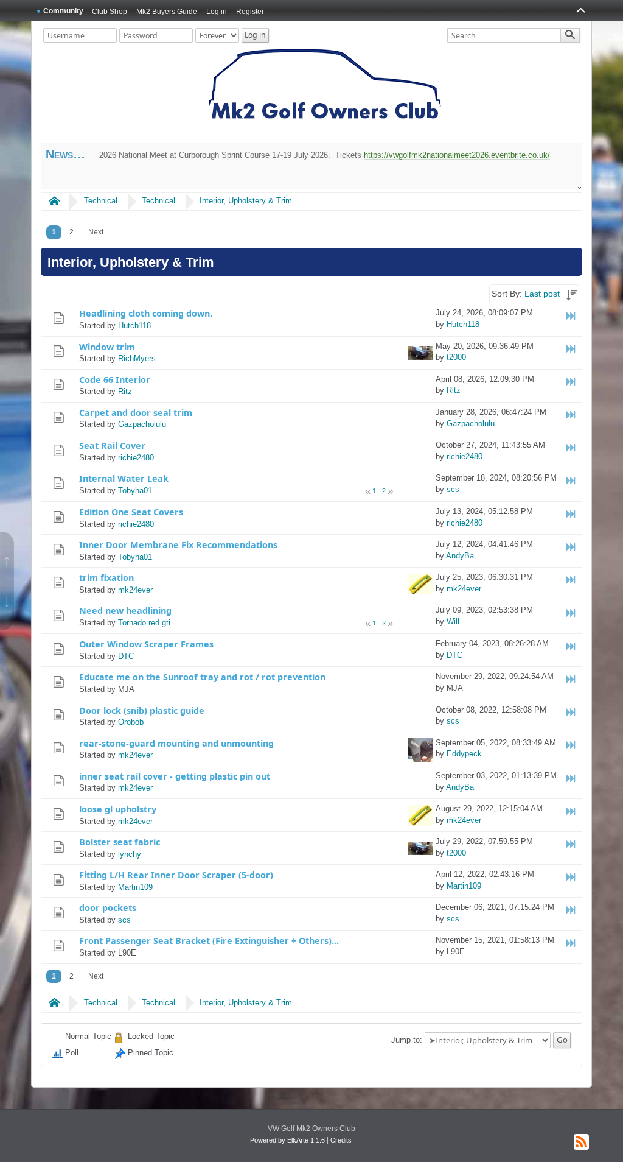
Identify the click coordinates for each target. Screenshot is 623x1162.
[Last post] (571, 316)
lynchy (129, 854)
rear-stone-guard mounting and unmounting (176, 743)
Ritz (125, 391)
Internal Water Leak (124, 478)
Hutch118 (134, 325)
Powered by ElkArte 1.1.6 (287, 1140)
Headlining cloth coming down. (145, 313)
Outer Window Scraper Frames (146, 644)
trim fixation (106, 577)
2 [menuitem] (71, 232)
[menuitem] (96, 232)
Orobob (131, 722)
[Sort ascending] (571, 293)
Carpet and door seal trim (135, 412)
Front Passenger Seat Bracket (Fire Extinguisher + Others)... (209, 940)
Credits (341, 1140)
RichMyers (137, 358)
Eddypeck (464, 753)
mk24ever (135, 589)
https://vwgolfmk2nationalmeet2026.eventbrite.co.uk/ (457, 155)
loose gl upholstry (117, 809)
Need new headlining (125, 610)
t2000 (456, 357)
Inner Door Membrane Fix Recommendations (178, 545)
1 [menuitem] (54, 232)
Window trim (107, 347)
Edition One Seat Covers (131, 512)
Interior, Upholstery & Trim (246, 200)
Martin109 (135, 887)
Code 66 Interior (114, 380)
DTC (126, 656)
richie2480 (136, 457)
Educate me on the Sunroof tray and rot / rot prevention (202, 677)
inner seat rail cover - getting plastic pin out (174, 776)
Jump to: (406, 1039)
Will (453, 621)
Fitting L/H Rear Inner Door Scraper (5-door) (176, 875)
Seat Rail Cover (112, 445)
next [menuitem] (95, 232)
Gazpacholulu (142, 424)
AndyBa (460, 555)
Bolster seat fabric (119, 842)
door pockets (107, 908)
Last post (542, 293)
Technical (100, 200)
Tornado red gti (144, 622)
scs (453, 489)
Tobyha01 (135, 490)
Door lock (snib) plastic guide (141, 710)
